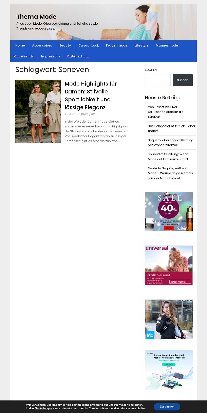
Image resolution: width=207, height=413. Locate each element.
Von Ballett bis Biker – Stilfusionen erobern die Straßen (166, 112)
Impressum (50, 56)
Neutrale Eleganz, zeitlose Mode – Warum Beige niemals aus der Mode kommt (170, 173)
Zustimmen (167, 407)
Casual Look (88, 45)
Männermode (167, 45)
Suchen (151, 70)
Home (20, 45)
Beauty (65, 45)
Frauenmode (116, 45)
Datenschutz (78, 56)
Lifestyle (142, 45)
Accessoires (42, 45)
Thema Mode (36, 16)
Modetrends (24, 56)
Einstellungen (43, 408)
